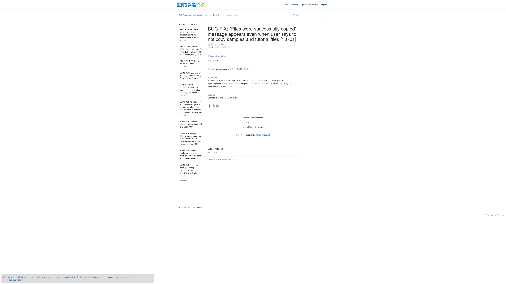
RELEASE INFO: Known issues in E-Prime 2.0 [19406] (190, 64)
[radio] (246, 122)
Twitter (213, 106)
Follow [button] (293, 45)
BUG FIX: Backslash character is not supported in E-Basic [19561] (191, 124)
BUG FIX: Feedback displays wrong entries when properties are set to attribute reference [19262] (191, 154)
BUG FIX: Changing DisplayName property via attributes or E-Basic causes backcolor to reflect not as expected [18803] (191, 138)
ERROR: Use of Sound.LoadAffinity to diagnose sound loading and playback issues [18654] (190, 90)
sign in (216, 159)
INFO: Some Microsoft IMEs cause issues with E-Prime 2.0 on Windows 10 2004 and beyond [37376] (191, 50)
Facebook (209, 106)
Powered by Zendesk (495, 215)
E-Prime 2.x (210, 15)
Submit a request (291, 4)
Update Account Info (309, 4)
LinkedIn (217, 106)
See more (183, 180)
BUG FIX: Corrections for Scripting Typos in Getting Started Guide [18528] (190, 75)
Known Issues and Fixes (227, 15)
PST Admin (219, 44)
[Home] (191, 4)
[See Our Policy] (15, 280)
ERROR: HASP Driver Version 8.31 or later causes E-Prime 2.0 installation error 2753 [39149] (189, 34)
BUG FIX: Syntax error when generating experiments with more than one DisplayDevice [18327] (190, 170)
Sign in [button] (324, 4)
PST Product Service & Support (191, 15)
